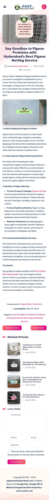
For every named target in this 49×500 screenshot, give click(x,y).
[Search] (43, 6)
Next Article (39, 328)
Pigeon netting (39, 191)
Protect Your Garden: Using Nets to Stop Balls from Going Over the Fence (34, 380)
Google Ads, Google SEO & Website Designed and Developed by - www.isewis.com (24, 487)
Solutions (37, 304)
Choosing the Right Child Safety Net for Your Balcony (34, 363)
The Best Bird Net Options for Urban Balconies (33, 396)
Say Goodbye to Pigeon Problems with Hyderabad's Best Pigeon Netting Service (25, 318)
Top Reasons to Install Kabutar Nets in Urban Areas (32, 347)
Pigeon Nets (26, 304)
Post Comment (16, 462)
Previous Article (12, 328)
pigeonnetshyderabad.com (20, 480)
